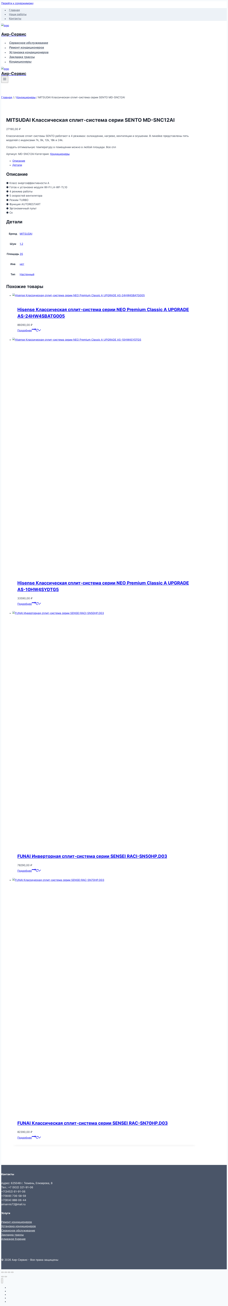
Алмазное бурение (13, 1239)
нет (22, 264)
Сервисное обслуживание (28, 43)
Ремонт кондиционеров (26, 47)
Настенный (27, 274)
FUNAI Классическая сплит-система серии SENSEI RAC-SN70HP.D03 (92, 1123)
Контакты (15, 18)
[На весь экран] (5, 1272)
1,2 (21, 243)
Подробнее (24, 330)
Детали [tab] (17, 165)
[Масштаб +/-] (2, 1272)
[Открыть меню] (4, 79)
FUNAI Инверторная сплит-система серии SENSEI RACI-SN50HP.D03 (92, 856)
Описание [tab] (18, 160)
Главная (14, 10)
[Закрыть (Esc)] (12, 1272)
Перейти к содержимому (17, 3)
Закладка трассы (22, 57)
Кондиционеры (20, 62)
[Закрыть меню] (2, 1280)
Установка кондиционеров (29, 52)
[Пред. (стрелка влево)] (2, 1276)
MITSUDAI (26, 233)
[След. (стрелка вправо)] (5, 1276)
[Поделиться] (9, 1272)
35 (21, 254)
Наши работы (18, 14)
